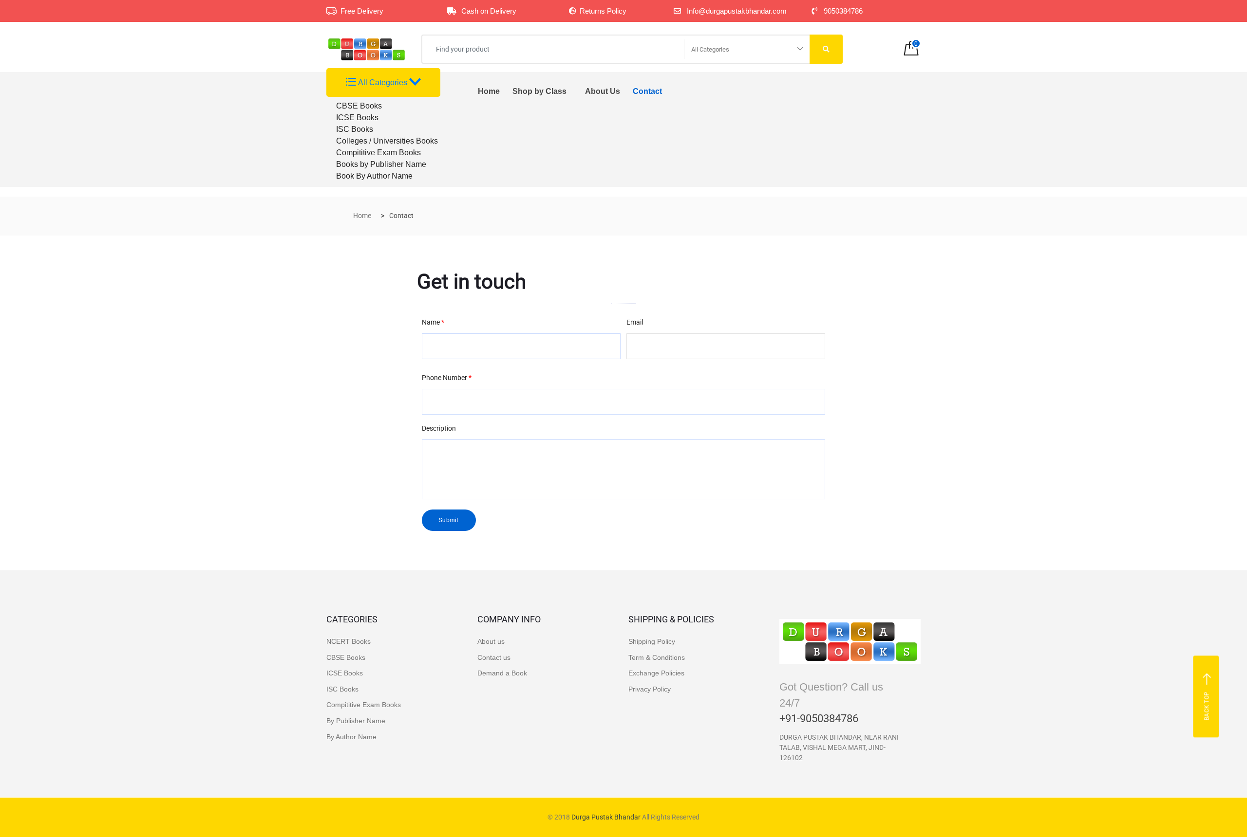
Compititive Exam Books (378, 152)
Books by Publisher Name (381, 164)
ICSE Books (357, 117)
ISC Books (354, 129)
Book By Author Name (374, 176)
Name (433, 322)
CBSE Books (359, 106)
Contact (647, 91)
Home (489, 91)
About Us (602, 91)
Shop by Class (539, 91)
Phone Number (447, 377)
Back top (1207, 705)
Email (634, 322)
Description (439, 428)
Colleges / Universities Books (387, 141)
